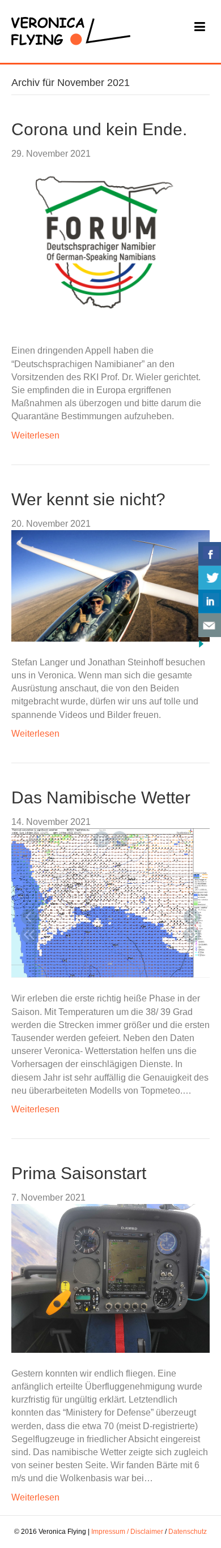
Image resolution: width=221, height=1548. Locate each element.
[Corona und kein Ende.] (100, 245)
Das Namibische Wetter (100, 797)
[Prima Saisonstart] (110, 1278)
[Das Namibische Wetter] (110, 903)
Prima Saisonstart (78, 1173)
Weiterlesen (35, 435)
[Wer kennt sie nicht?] (110, 585)
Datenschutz (187, 1532)
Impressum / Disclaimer (127, 1532)
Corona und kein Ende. (99, 129)
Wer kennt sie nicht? (88, 499)
